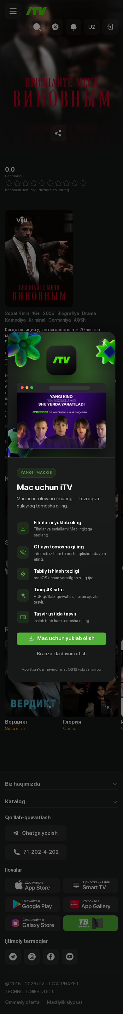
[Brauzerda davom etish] (104, 343)
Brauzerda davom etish (61, 653)
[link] (61, 639)
